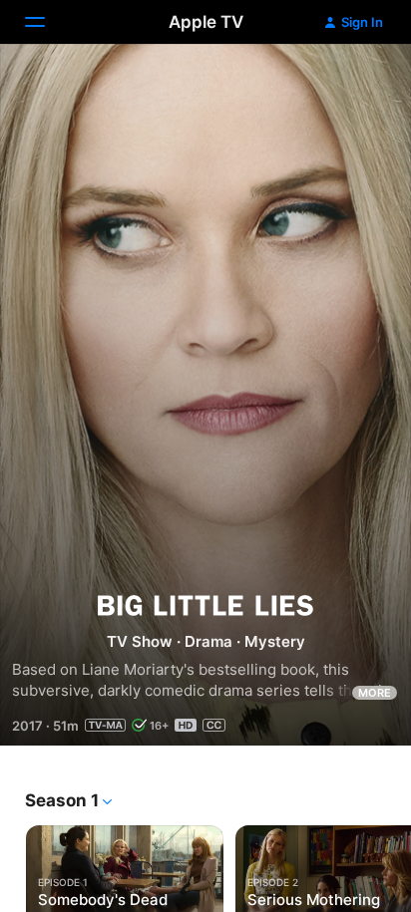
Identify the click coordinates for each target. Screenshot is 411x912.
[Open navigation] (47, 22)
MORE (374, 693)
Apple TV (206, 22)
